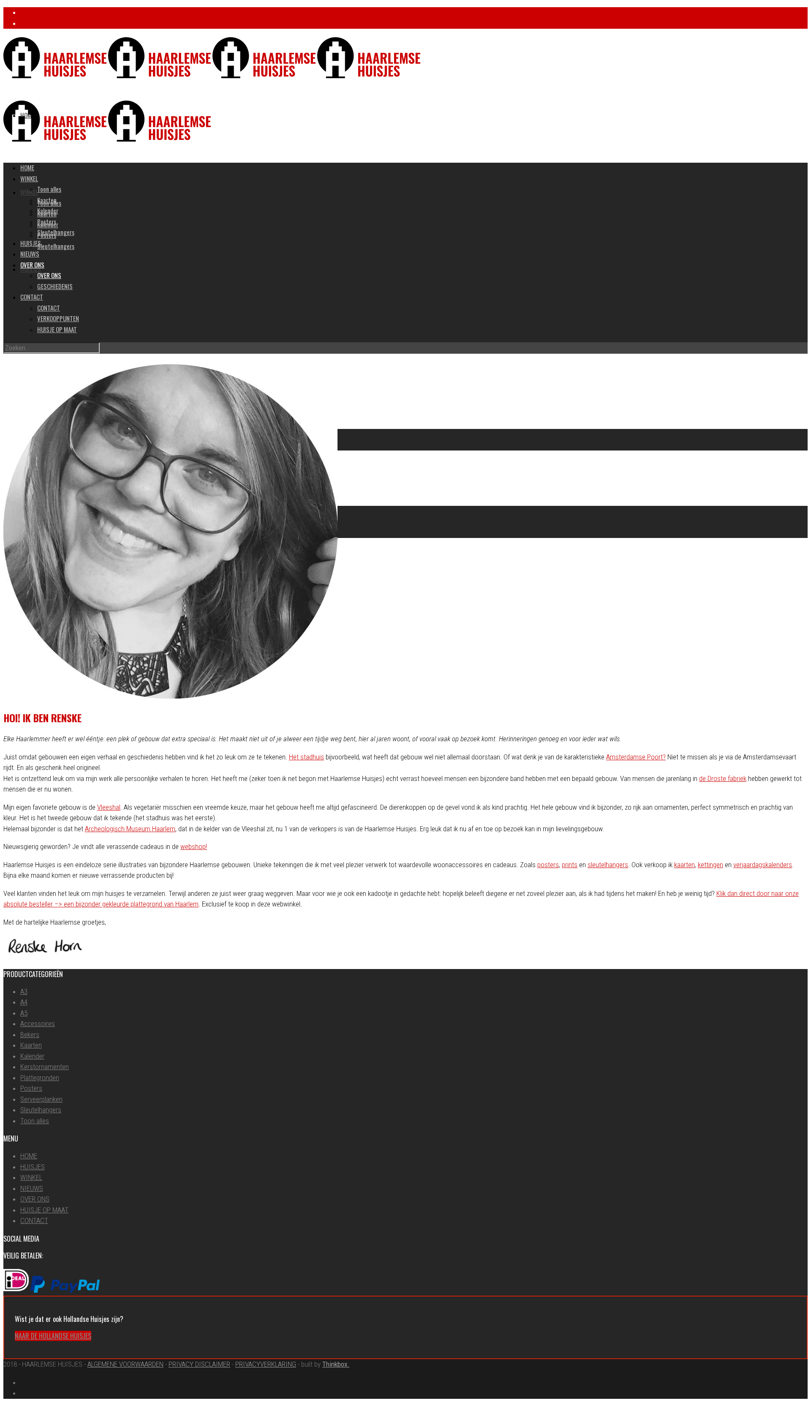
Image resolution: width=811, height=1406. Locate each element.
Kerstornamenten (44, 1066)
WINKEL (29, 192)
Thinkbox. (335, 1364)
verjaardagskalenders (762, 864)
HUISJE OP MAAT (57, 329)
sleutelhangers (608, 864)
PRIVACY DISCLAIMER (199, 1364)
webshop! (193, 846)
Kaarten (47, 200)
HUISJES (30, 243)
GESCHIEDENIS (55, 286)
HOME (27, 167)
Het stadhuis (306, 757)
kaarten (684, 864)
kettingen (710, 864)
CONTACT (31, 296)
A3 (23, 991)
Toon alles (49, 189)
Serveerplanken (41, 1099)
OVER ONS (32, 264)
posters (548, 864)
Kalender (47, 210)
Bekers (29, 1034)
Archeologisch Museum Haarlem (130, 828)
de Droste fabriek (722, 778)
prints (569, 864)
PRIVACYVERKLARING (265, 1364)
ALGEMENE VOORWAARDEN (125, 1364)
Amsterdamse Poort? (636, 757)
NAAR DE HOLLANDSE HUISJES (53, 1336)
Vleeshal (108, 807)
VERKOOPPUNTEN (58, 318)
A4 (23, 1002)
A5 (23, 1013)
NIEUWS (29, 253)
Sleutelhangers (55, 246)
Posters (46, 221)
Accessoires (37, 1023)
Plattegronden (39, 1077)
